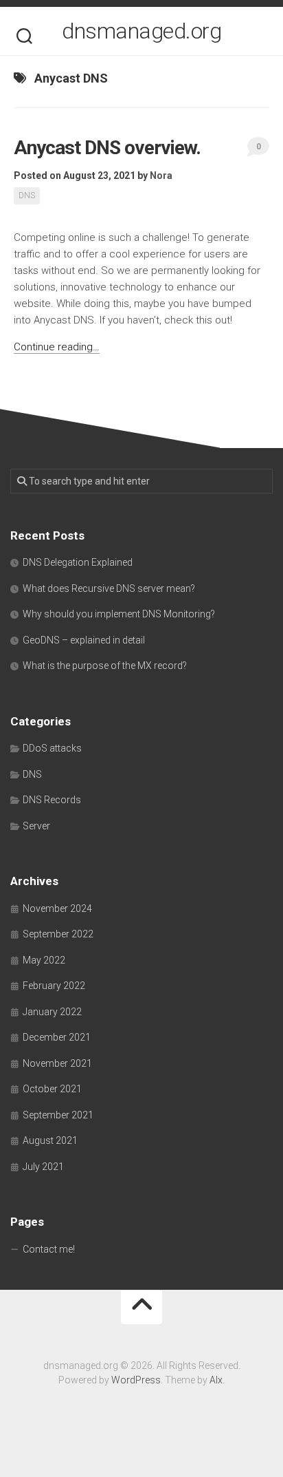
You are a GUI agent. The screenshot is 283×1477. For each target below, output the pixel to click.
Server (36, 825)
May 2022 (44, 960)
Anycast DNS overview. (107, 147)
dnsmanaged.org (141, 31)
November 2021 (57, 1063)
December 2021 (57, 1037)
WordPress (136, 1379)
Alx (216, 1379)
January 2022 (52, 1011)
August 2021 (50, 1140)
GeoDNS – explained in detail (84, 640)
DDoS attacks (52, 748)
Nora (161, 175)
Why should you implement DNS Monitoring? (119, 613)
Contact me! (49, 1249)
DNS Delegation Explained (78, 562)
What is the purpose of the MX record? (105, 665)
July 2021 (43, 1166)
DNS (27, 195)
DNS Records (52, 799)
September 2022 (58, 933)
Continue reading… (57, 347)
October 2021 (52, 1088)
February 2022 (54, 985)
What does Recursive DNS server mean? (109, 588)
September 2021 (58, 1114)
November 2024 (57, 908)
